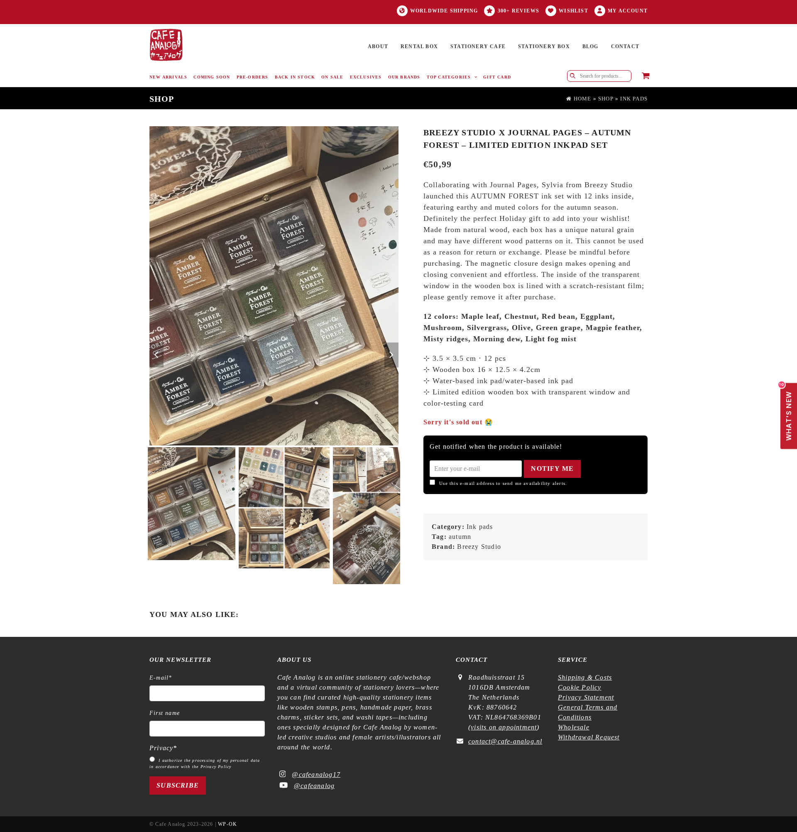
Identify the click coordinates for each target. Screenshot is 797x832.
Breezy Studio (479, 546)
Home (581, 99)
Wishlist (573, 11)
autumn (460, 536)
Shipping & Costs (585, 677)
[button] (646, 76)
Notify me (552, 468)
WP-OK (227, 824)
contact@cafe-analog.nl (505, 741)
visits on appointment (504, 727)
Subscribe (177, 785)
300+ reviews (518, 11)
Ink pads (634, 99)
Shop (606, 99)
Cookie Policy (579, 687)
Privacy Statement (586, 697)
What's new (786, 412)
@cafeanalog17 (316, 774)
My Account (628, 11)
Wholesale (573, 727)
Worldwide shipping (444, 11)
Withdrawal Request (589, 737)
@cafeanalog (314, 785)
